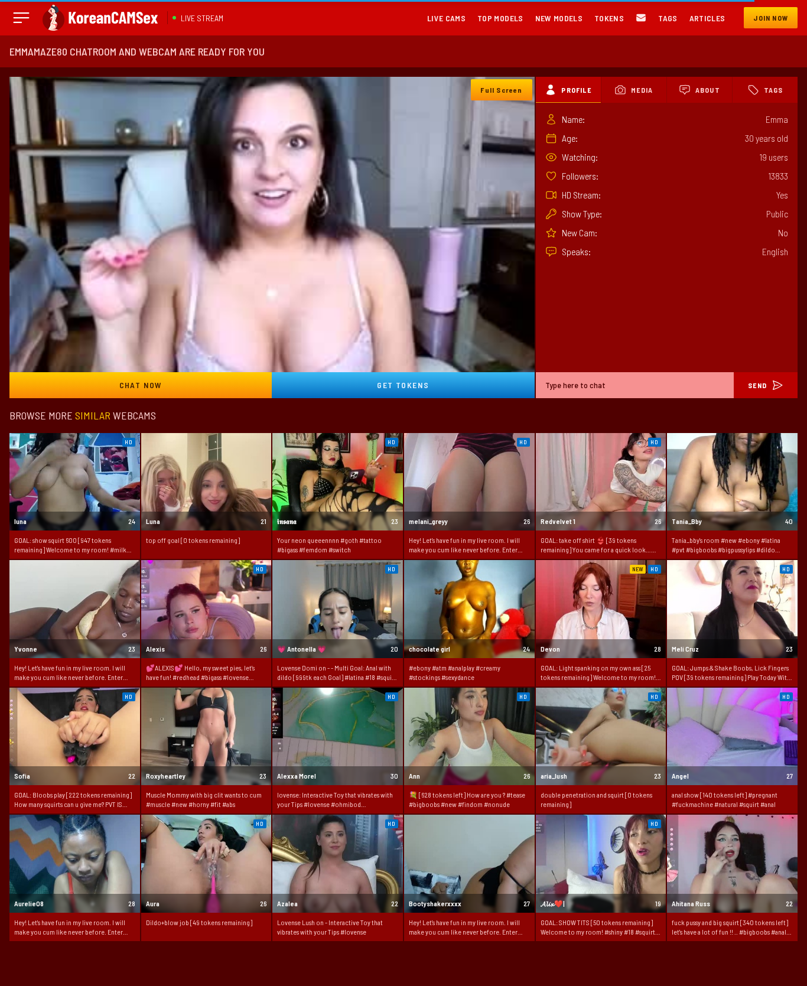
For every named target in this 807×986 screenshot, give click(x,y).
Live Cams (446, 18)
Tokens (609, 18)
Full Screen (501, 90)
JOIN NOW (770, 18)
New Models (559, 18)
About (707, 90)
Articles (707, 18)
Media (642, 90)
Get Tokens (403, 385)
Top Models (500, 18)
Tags (667, 18)
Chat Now (140, 385)
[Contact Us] (641, 18)
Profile (576, 90)
